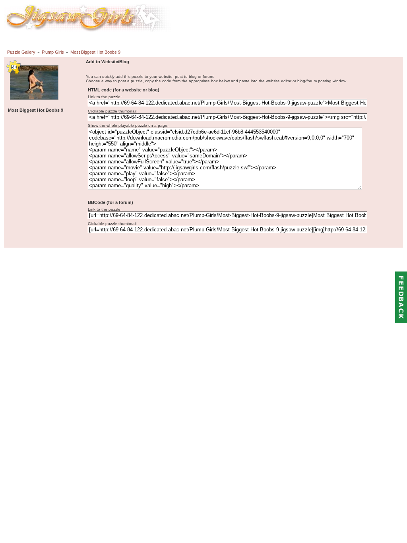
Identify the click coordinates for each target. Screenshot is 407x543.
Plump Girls (53, 52)
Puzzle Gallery (21, 52)
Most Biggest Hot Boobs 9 (95, 52)
